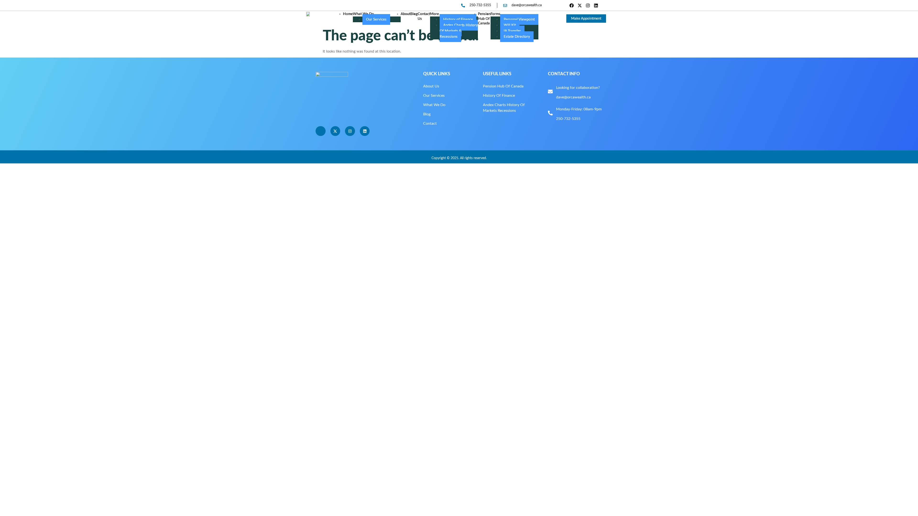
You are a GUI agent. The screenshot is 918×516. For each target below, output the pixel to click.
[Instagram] (588, 5)
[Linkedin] (596, 5)
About (405, 14)
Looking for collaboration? (578, 88)
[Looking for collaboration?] (550, 91)
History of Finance (458, 19)
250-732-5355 (568, 119)
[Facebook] (571, 5)
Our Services (376, 19)
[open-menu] (545, 18)
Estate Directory (517, 36)
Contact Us (424, 16)
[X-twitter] (580, 5)
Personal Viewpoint (519, 19)
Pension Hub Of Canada (484, 18)
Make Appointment (586, 18)
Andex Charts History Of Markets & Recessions (459, 30)
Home (348, 14)
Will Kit (510, 25)
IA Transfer (512, 31)
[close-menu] (351, 28)
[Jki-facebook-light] (321, 131)
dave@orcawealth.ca (573, 97)
